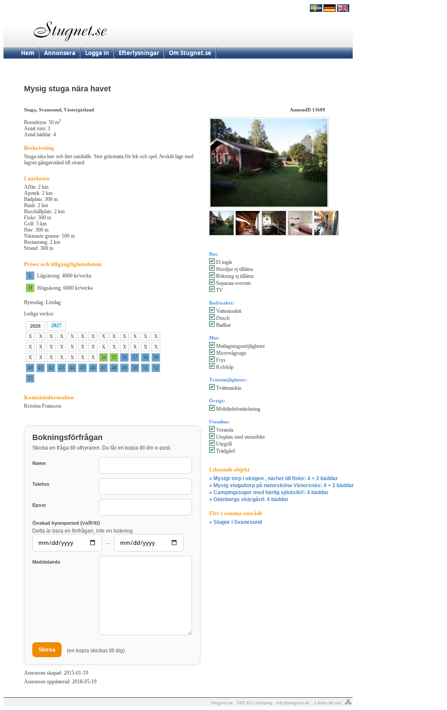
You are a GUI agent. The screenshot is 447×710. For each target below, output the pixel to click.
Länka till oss (328, 702)
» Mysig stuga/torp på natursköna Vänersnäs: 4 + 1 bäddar (281, 485)
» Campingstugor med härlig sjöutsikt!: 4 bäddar (269, 492)
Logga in (97, 53)
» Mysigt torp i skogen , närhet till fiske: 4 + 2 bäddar (273, 478)
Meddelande (46, 562)
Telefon (40, 484)
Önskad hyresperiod (66, 523)
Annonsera (60, 53)
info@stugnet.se (292, 702)
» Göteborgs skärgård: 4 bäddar (249, 499)
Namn (39, 463)
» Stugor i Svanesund (235, 522)
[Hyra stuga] (316, 10)
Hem (27, 53)
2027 (56, 325)
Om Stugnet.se (190, 53)
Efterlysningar (139, 53)
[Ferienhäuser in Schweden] (329, 10)
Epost (39, 505)
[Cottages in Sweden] (343, 10)
